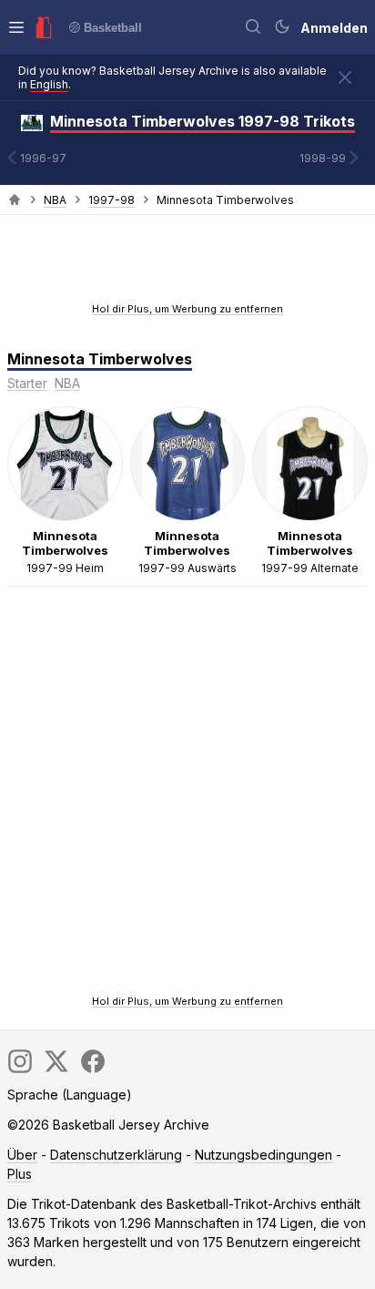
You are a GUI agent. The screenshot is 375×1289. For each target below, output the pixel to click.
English (49, 84)
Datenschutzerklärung (116, 1154)
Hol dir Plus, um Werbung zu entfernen (187, 308)
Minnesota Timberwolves (99, 359)
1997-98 (111, 200)
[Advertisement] (187, 264)
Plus (19, 1174)
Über (22, 1154)
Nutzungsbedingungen (263, 1154)
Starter (27, 383)
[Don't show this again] (345, 77)
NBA (55, 200)
